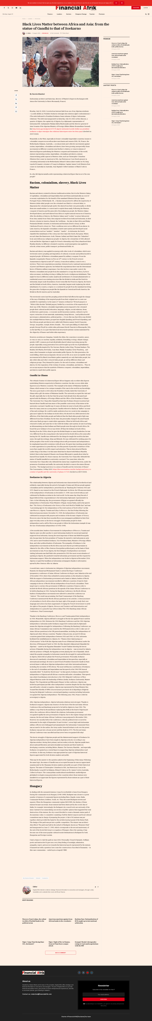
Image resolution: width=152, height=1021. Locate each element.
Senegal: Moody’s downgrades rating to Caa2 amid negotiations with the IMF (86, 944)
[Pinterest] (16, 107)
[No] (150, 3)
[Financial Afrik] (76, 8)
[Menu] (148, 14)
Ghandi (38, 878)
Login (146, 7)
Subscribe (136, 7)
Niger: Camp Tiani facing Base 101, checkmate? (33, 943)
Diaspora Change (81, 14)
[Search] (146, 14)
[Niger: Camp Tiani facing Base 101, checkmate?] (34, 933)
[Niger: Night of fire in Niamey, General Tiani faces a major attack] (61, 933)
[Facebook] (16, 95)
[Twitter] (16, 99)
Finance (50, 14)
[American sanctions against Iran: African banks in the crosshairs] (61, 910)
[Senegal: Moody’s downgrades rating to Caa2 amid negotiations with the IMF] (87, 933)
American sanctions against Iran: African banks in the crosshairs (60, 920)
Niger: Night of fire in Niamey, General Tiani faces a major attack (59, 944)
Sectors (68, 14)
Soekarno (45, 878)
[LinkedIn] (16, 103)
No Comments (55, 33)
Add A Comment (60, 952)
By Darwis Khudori (28, 878)
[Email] (16, 111)
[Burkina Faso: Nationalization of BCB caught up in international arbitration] (87, 910)
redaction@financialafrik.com (41, 994)
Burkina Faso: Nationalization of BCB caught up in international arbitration (86, 921)
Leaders (59, 14)
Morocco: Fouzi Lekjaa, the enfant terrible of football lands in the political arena (34, 921)
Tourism (92, 14)
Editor (29, 33)
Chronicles (45, 33)
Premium (102, 14)
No (122, 3)
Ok (116, 3)
